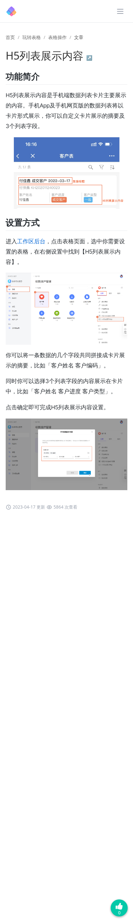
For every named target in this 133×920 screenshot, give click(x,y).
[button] (120, 11)
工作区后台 (31, 241)
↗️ (89, 57)
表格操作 (57, 37)
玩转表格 (31, 37)
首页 (10, 37)
